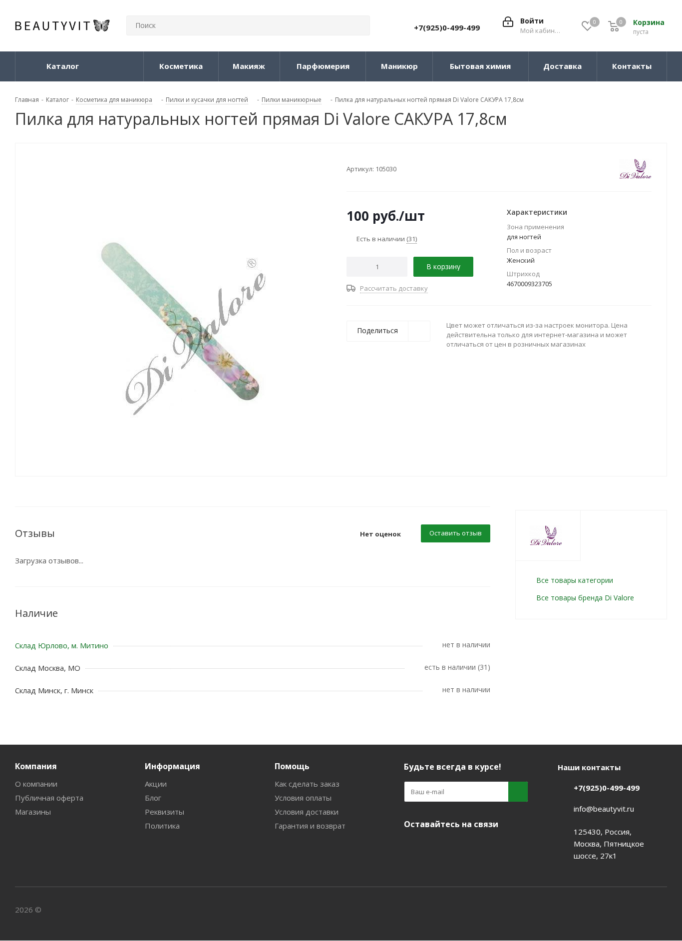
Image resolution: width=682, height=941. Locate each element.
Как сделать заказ (307, 784)
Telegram (439, 848)
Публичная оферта (49, 798)
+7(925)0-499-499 (447, 27)
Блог (153, 798)
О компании (36, 784)
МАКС (464, 848)
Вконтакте (414, 848)
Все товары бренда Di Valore (585, 597)
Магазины (33, 812)
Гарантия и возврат (310, 826)
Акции (156, 784)
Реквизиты (164, 812)
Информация (172, 766)
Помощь (292, 766)
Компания (36, 766)
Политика (162, 826)
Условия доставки (307, 812)
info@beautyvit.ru (604, 809)
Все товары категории (574, 580)
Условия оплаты (303, 798)
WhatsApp (489, 848)
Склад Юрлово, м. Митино (61, 645)
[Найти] (358, 25)
